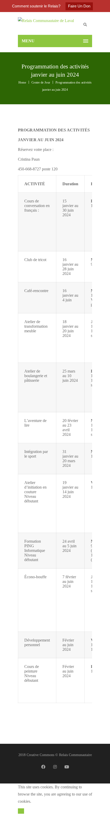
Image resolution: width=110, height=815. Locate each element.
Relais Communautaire (75, 755)
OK (21, 811)
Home (22, 82)
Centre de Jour (40, 82)
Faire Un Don (79, 6)
